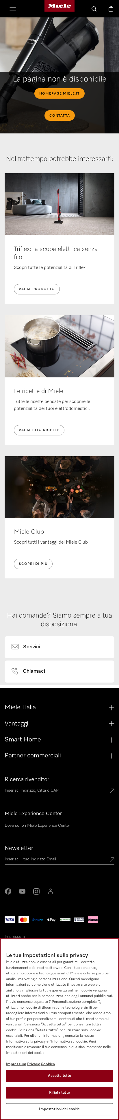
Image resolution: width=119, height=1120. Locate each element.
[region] (59, 1029)
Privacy (33, 1064)
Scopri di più (33, 564)
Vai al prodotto (37, 289)
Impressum (15, 937)
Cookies (48, 1064)
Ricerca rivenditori (28, 779)
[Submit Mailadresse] (112, 860)
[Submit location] (112, 791)
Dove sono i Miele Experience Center (37, 826)
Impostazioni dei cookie (59, 1109)
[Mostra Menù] (12, 9)
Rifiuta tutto (59, 1092)
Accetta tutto (59, 1076)
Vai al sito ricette (39, 430)
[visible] (29, 647)
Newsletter (19, 848)
